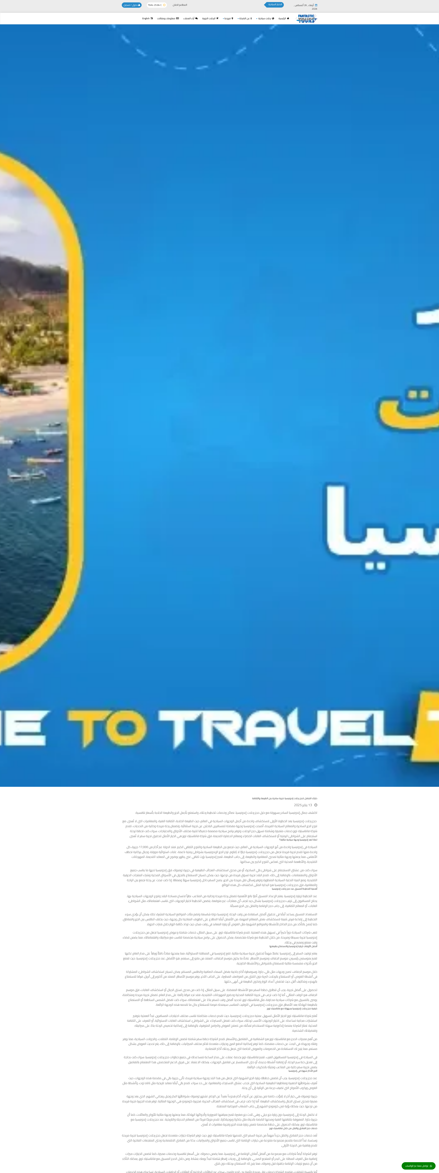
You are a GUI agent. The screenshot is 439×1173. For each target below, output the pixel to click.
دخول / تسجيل (130, 5)
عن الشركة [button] (244, 18)
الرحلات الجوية (209, 18)
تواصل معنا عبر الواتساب (416, 1166)
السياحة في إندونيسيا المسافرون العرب (289, 1057)
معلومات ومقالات (166, 18)
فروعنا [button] (227, 18)
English (146, 18)
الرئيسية (282, 18)
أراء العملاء (189, 18)
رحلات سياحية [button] (264, 18)
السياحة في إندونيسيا (304, 847)
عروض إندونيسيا (167, 932)
